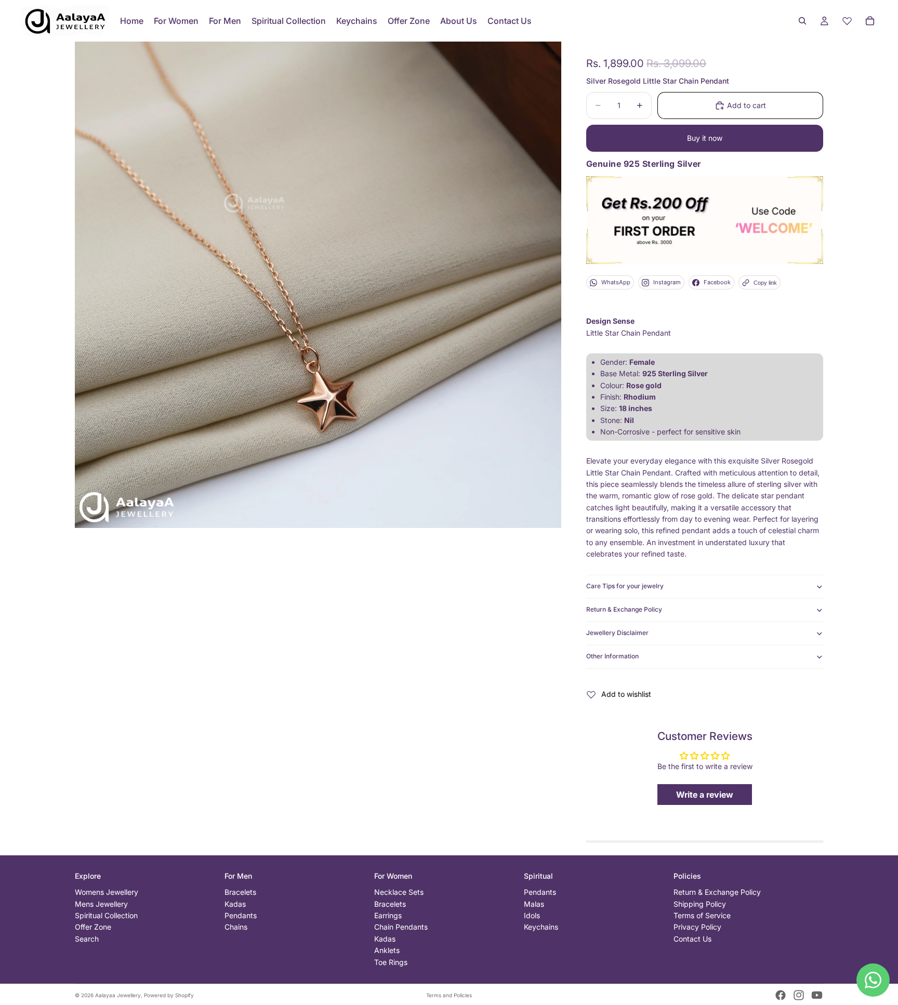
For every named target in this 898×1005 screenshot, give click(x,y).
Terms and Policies (449, 995)
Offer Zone (93, 926)
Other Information (612, 656)
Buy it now (704, 138)
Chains (235, 926)
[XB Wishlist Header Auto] (847, 20)
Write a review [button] (704, 794)
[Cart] (870, 20)
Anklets (387, 950)
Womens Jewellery (106, 892)
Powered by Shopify (169, 995)
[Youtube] (817, 995)
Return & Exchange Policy (624, 609)
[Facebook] (780, 995)
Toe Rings (390, 962)
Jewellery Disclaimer (617, 633)
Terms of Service (702, 915)
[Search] (802, 20)
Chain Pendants (401, 926)
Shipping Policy (700, 904)
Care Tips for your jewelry (625, 586)
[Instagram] (799, 995)
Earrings (388, 915)
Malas (534, 904)
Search (87, 938)
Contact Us (692, 938)
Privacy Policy (697, 926)
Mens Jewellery (101, 904)
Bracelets (240, 892)
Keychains (541, 926)
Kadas (235, 904)
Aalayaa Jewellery (118, 995)
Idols (532, 915)
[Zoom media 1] (318, 285)
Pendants (240, 915)
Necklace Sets (399, 892)
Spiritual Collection (106, 915)
